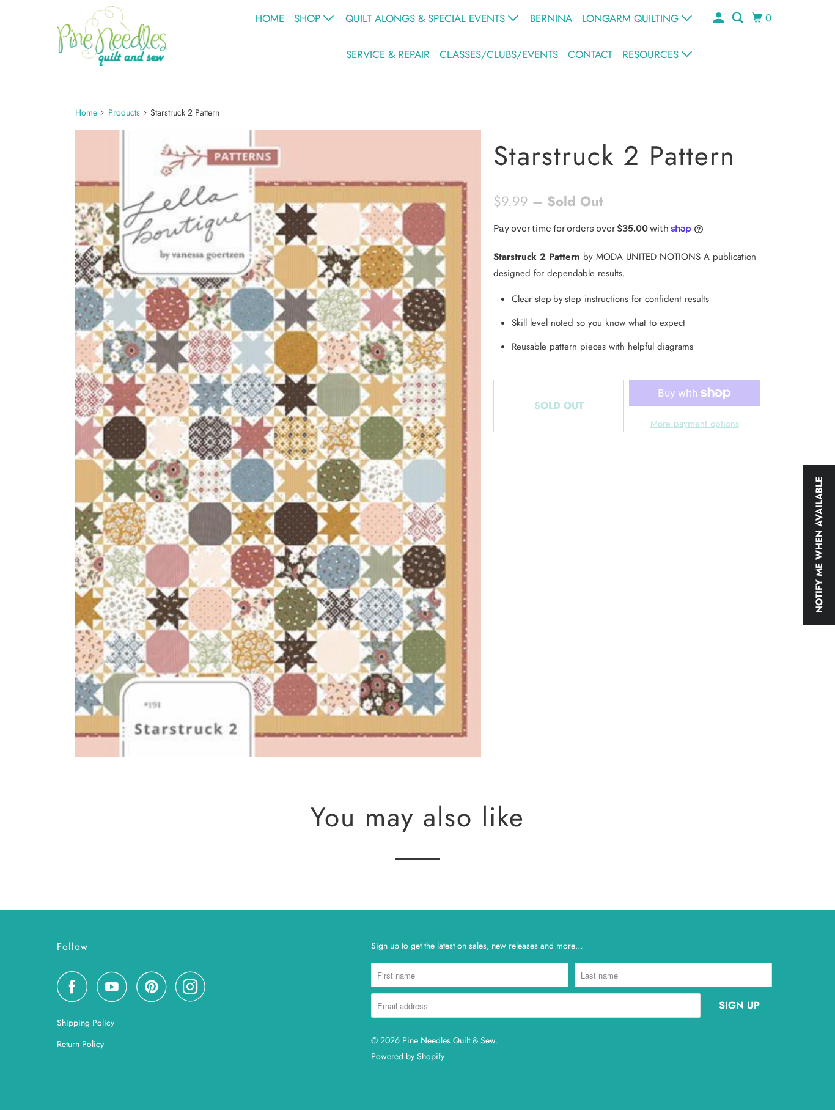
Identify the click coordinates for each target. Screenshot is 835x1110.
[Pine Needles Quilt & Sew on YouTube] (115, 986)
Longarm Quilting (632, 18)
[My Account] (719, 18)
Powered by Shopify (407, 1056)
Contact (590, 54)
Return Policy (80, 1044)
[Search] (738, 18)
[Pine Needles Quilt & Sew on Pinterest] (154, 986)
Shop (308, 18)
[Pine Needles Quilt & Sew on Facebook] (75, 986)
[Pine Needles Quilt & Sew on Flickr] (218, 986)
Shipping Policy (85, 1022)
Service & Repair (388, 54)
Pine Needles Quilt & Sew (448, 1040)
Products (124, 112)
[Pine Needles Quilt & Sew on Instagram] (193, 986)
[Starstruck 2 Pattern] (278, 443)
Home (269, 18)
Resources (652, 54)
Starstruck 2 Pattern (614, 155)
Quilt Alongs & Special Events (426, 18)
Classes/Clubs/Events (499, 54)
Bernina (551, 18)
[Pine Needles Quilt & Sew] (112, 35)
